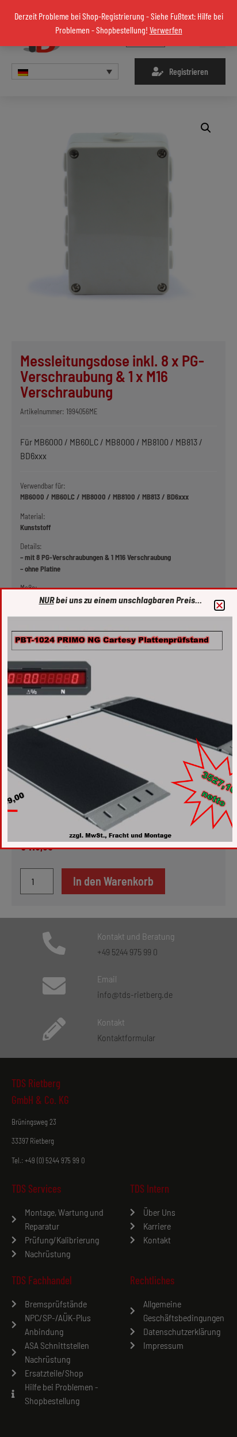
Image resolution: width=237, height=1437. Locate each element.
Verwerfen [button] (166, 29)
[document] (118, 718)
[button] (219, 605)
